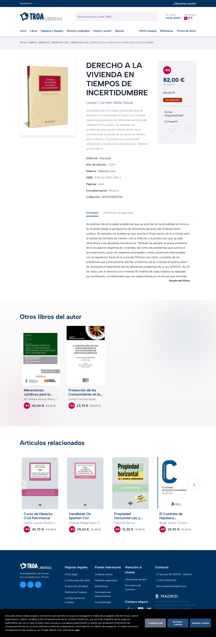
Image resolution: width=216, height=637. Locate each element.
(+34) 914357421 (166, 580)
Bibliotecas (166, 30)
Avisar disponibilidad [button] (173, 113)
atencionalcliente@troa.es (171, 586)
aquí (77, 630)
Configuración (155, 623)
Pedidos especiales (106, 580)
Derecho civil (60, 42)
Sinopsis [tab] (92, 213)
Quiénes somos (104, 574)
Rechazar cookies (178, 623)
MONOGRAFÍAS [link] (112, 197)
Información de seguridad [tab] (118, 212)
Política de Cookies (76, 592)
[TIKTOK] (38, 3)
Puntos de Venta (186, 30)
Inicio (23, 42)
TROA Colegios (148, 30)
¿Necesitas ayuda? (184, 3)
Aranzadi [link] (105, 158)
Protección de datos (76, 586)
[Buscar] (152, 16)
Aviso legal (71, 574)
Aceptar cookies (200, 623)
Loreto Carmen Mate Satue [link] (109, 102)
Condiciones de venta (77, 580)
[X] (36, 3)
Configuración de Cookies (75, 600)
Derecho (44, 42)
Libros (33, 42)
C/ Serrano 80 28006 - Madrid (173, 574)
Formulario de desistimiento (103, 594)
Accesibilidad (103, 602)
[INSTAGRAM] (23, 584)
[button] (190, 16)
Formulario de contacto (133, 587)
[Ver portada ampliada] (48, 96)
